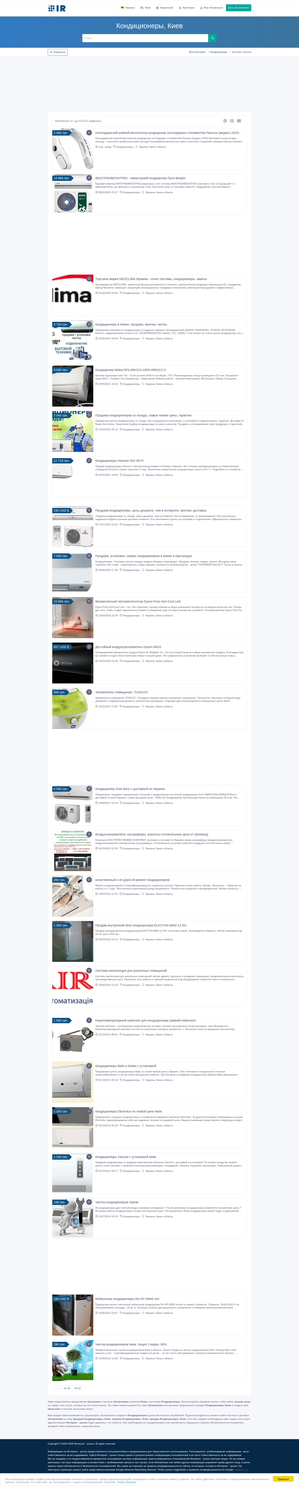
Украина (130, 7)
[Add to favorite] (89, 132)
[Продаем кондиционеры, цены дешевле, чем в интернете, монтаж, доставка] (72, 526)
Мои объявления (213, 7)
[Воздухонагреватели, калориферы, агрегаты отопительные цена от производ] (72, 850)
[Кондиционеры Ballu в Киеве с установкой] (72, 1082)
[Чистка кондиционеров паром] (72, 1218)
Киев (147, 7)
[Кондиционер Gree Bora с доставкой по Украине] (72, 805)
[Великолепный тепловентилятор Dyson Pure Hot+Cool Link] (72, 617)
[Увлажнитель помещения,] (72, 708)
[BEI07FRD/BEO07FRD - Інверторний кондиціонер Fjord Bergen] (72, 194)
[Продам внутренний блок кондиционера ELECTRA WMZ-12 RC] (72, 941)
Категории (188, 7)
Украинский (166, 7)
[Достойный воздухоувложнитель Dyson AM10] (72, 663)
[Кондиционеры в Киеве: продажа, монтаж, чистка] (72, 340)
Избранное (59, 52)
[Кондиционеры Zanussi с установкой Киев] (72, 1173)
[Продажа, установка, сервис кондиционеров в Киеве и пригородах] (72, 572)
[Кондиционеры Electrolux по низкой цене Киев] (72, 1127)
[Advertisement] (149, 83)
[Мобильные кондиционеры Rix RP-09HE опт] (72, 1315)
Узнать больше (126, 1482)
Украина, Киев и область (152, 146)
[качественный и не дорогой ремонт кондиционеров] (72, 896)
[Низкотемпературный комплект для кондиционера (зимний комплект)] (72, 1036)
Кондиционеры (218, 51)
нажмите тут (240, 1469)
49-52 (77, 1388)
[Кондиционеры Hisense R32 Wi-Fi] (72, 476)
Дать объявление (238, 7)
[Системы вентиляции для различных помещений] (72, 986)
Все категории (197, 51)
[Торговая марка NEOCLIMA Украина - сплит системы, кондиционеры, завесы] (72, 295)
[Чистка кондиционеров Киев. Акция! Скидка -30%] (72, 1360)
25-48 (67, 1388)
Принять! (283, 1479)
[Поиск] (212, 38)
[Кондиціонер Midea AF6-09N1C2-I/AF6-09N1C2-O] (72, 386)
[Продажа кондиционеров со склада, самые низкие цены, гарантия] (72, 431)
